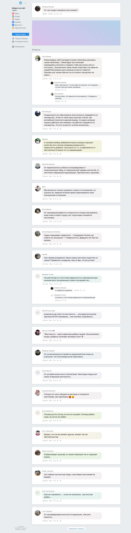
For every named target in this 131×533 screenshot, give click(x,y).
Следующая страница (76, 529)
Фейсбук (18, 22)
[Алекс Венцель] (38, 113)
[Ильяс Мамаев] (38, 211)
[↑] (55, 14)
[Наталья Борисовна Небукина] (38, 233)
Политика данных (20, 529)
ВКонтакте (18, 25)
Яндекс (17, 19)
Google (17, 16)
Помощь (23, 528)
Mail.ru (17, 13)
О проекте (20, 526)
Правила (17, 528)
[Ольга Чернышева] (38, 433)
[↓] (58, 14)
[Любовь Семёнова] (38, 473)
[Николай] (38, 256)
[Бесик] (38, 188)
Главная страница (21, 38)
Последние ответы (21, 41)
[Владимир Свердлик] (38, 352)
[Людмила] (38, 141)
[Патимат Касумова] (38, 453)
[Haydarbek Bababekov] (38, 393)
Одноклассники (20, 28)
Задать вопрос (20, 34)
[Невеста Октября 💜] (38, 332)
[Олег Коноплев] (38, 58)
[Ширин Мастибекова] (38, 166)
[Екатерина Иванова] (38, 8)
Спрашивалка (20, 46)
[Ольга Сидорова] (38, 513)
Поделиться (60, 14)
